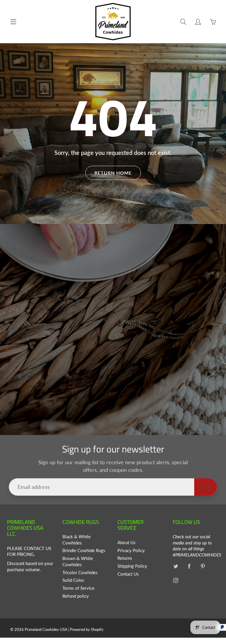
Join (205, 486)
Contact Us (128, 574)
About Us (126, 542)
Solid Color (73, 580)
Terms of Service (78, 588)
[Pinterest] (203, 566)
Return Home (113, 173)
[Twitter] (176, 566)
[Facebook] (189, 566)
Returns (124, 558)
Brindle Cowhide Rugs (83, 550)
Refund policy (75, 596)
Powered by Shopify (87, 629)
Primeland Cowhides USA (46, 629)
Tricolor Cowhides (80, 572)
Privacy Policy (131, 550)
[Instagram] (176, 580)
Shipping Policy (132, 566)
